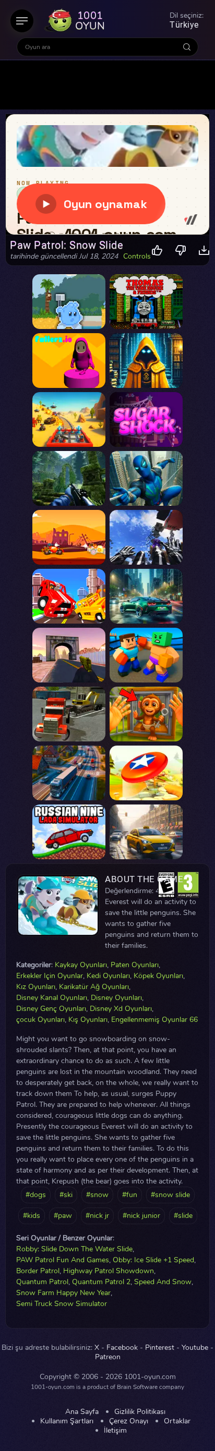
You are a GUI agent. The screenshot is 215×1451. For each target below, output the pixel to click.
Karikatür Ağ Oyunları (94, 987)
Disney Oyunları (116, 998)
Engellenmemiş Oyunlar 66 (154, 1020)
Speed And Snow (163, 1282)
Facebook (122, 1347)
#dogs (36, 1195)
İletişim (115, 1430)
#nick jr (97, 1216)
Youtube (195, 1347)
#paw (63, 1216)
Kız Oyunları (35, 987)
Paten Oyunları (135, 965)
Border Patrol (37, 1271)
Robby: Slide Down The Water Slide (74, 1249)
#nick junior (141, 1216)
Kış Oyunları (88, 1020)
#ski (66, 1195)
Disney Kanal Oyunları (51, 998)
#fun (129, 1195)
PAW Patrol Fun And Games (62, 1260)
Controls (137, 256)
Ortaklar (177, 1421)
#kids (31, 1216)
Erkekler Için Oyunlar (49, 976)
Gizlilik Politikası (139, 1412)
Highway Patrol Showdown (108, 1271)
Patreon (108, 1357)
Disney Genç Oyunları (51, 1009)
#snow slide (170, 1195)
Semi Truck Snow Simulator (61, 1304)
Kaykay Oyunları (81, 965)
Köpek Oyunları (158, 976)
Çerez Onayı (128, 1421)
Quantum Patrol (42, 1282)
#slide (183, 1216)
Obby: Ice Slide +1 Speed (153, 1260)
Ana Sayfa (82, 1412)
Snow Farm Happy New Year (63, 1293)
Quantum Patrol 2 (101, 1282)
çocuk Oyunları (40, 1020)
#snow (97, 1195)
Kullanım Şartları (66, 1421)
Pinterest (159, 1347)
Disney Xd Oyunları (121, 1009)
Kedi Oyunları (108, 976)
